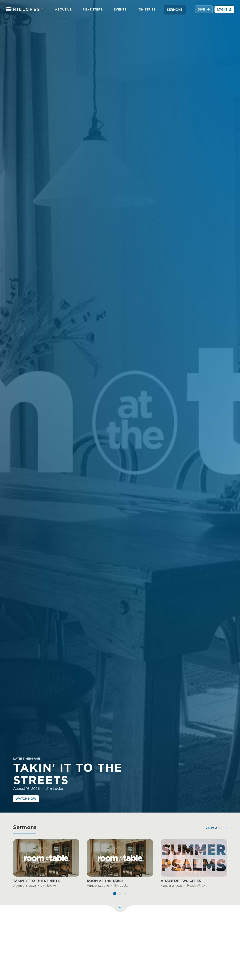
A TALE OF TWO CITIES (181, 881)
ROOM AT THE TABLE (105, 881)
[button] (114, 893)
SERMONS (175, 9)
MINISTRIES (146, 9)
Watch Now (26, 798)
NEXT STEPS (92, 9)
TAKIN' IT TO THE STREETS (36, 881)
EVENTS (120, 9)
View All (213, 828)
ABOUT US (63, 9)
